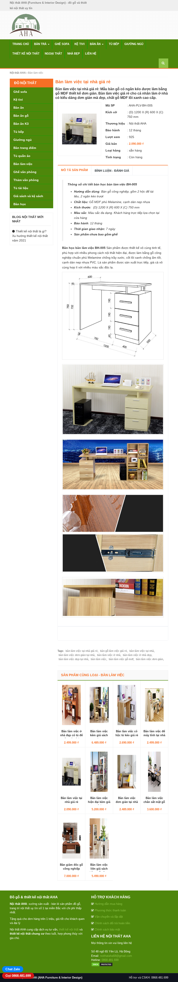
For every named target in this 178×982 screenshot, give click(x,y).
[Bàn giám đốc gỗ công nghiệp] (71, 838)
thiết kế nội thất (69, 929)
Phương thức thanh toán (110, 910)
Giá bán (111, 143)
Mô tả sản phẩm (74, 170)
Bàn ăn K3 (21, 123)
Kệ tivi (79, 44)
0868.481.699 (110, 960)
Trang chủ (20, 44)
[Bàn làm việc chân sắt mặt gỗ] (154, 771)
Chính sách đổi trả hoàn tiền (112, 923)
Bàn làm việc (22, 164)
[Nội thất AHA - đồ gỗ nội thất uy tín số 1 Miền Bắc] (26, 25)
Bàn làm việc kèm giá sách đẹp (99, 735)
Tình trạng (113, 157)
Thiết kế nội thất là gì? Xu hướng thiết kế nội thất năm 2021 (30, 236)
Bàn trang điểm (24, 148)
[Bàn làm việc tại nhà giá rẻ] (79, 128)
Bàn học (19, 204)
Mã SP (110, 105)
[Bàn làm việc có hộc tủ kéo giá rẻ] (126, 704)
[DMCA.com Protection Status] (102, 964)
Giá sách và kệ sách (28, 196)
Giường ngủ (133, 44)
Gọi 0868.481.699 (18, 975)
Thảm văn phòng (26, 180)
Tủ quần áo (21, 156)
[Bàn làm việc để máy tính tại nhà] (154, 704)
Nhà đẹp (73, 53)
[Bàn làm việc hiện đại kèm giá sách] (98, 771)
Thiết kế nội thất (26, 53)
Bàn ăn (95, 44)
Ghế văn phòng (24, 172)
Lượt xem (112, 137)
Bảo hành (112, 130)
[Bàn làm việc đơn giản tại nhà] (126, 771)
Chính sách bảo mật (107, 929)
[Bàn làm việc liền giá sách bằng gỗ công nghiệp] (98, 838)
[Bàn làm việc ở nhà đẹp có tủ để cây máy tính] (71, 704)
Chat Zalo (12, 969)
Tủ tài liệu (20, 188)
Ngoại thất (53, 53)
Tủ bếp (114, 44)
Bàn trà (40, 44)
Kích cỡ (111, 112)
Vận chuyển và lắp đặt (109, 916)
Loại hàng (112, 150)
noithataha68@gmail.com (116, 955)
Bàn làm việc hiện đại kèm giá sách (99, 801)
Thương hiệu (115, 123)
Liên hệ (90, 53)
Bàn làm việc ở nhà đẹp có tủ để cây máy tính (71, 735)
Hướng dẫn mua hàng (108, 903)
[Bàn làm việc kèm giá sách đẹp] (98, 704)
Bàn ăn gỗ (21, 115)
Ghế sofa (62, 44)
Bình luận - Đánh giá (112, 170)
